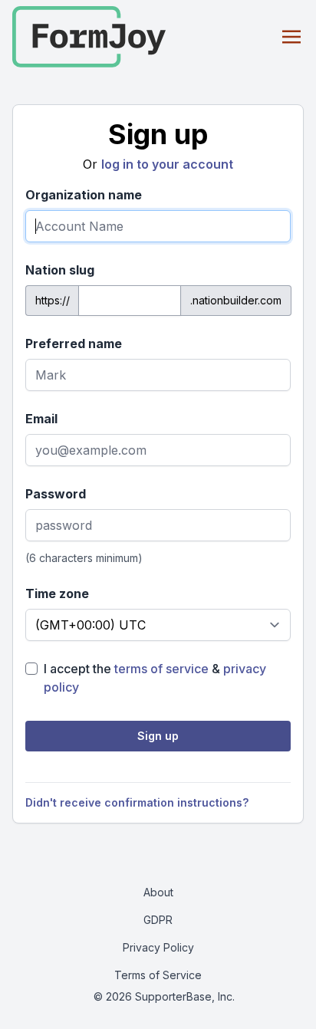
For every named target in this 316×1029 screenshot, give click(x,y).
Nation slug (59, 270)
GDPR (158, 919)
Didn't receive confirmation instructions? (137, 802)
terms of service (161, 668)
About (158, 892)
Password (55, 493)
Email (41, 418)
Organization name (83, 194)
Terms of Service (158, 974)
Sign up (158, 735)
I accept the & (155, 678)
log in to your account (167, 164)
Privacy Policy (158, 947)
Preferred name (73, 343)
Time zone (57, 593)
